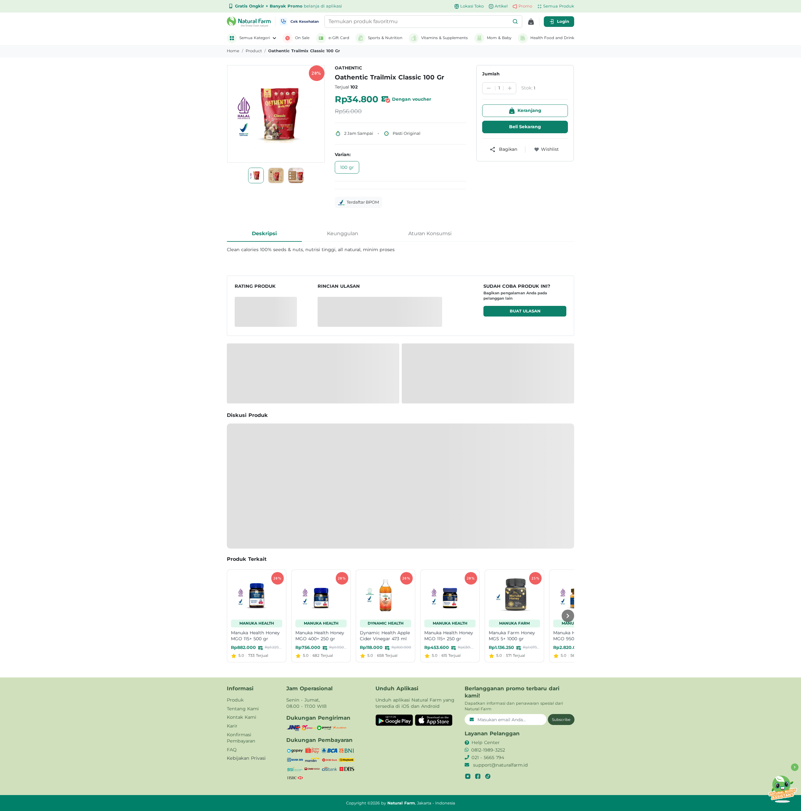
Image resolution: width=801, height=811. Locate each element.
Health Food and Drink (552, 37)
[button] (515, 21)
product (254, 50)
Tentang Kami (243, 709)
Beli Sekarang (525, 126)
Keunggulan (342, 233)
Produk (235, 700)
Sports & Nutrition (385, 37)
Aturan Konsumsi (430, 233)
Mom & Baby (499, 37)
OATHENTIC (348, 68)
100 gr (347, 167)
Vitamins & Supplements (444, 37)
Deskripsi (264, 233)
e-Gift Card (339, 37)
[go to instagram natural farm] (468, 776)
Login (563, 21)
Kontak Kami (241, 717)
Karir (232, 726)
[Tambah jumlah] (509, 88)
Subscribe (561, 719)
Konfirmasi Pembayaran (241, 738)
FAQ (232, 750)
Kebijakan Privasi (246, 758)
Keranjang (529, 110)
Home (233, 50)
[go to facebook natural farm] (478, 776)
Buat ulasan (525, 311)
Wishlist (550, 149)
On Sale (302, 37)
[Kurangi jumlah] (488, 88)
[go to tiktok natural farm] (488, 776)
